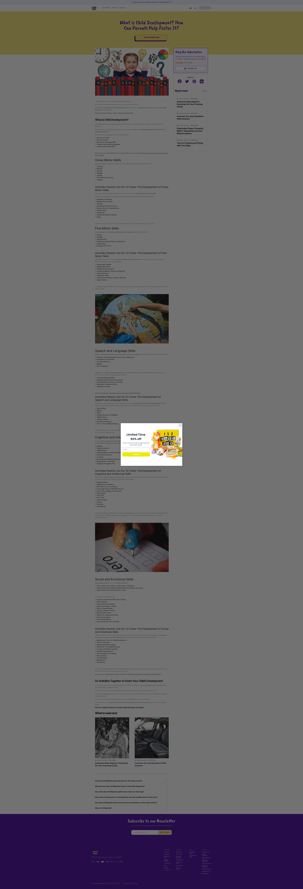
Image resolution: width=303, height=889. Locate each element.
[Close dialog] (180, 425)
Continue (136, 454)
